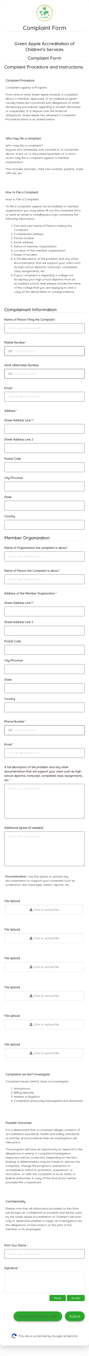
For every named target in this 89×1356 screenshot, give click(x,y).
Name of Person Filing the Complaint (29, 319)
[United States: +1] (9, 351)
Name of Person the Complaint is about (31, 571)
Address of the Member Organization (29, 593)
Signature (10, 1268)
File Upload (12, 901)
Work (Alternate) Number (21, 365)
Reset (57, 1298)
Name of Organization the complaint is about (35, 548)
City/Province (13, 478)
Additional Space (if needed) (23, 828)
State (8, 497)
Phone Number (14, 721)
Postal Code (12, 459)
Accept (75, 1298)
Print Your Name (15, 1245)
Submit (74, 1316)
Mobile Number (14, 342)
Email (8, 388)
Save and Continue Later (38, 1316)
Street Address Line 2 (18, 439)
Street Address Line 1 (18, 420)
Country (9, 516)
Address (10, 411)
